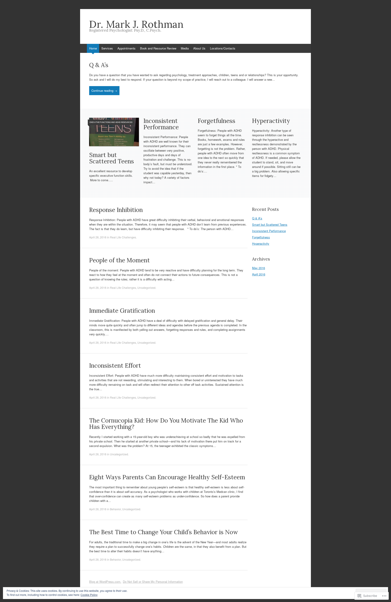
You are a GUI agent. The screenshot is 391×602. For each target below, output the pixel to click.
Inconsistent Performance (161, 124)
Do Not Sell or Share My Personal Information (153, 581)
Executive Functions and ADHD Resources (111, 122)
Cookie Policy (89, 595)
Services (107, 48)
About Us (199, 48)
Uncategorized (146, 287)
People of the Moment (119, 260)
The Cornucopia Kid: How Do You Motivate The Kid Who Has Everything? (166, 423)
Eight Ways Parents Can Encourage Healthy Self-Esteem (167, 477)
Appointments (126, 48)
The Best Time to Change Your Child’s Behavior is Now (163, 532)
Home (93, 48)
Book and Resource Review (158, 48)
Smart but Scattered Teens (111, 158)
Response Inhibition (116, 210)
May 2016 (258, 268)
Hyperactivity (271, 121)
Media (185, 48)
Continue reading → (104, 90)
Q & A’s (98, 65)
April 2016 (258, 274)
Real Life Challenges (123, 237)
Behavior (115, 509)
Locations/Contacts (222, 48)
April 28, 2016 (97, 237)
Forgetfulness (216, 121)
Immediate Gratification (122, 310)
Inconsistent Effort (115, 365)
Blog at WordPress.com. (105, 581)
